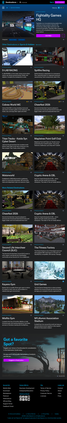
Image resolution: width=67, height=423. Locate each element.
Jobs (59, 393)
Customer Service (46, 393)
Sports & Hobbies (15, 7)
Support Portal (7, 404)
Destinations (7, 398)
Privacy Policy (44, 391)
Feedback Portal (8, 406)
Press (59, 396)
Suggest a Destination (16, 360)
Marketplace (7, 393)
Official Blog (7, 401)
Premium (6, 396)
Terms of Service (45, 388)
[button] (12, 2)
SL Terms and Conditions (14, 414)
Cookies (57, 414)
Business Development (27, 388)
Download (6, 391)
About (60, 391)
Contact (60, 388)
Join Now (48, 36)
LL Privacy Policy (45, 414)
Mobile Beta (7, 388)
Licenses (43, 396)
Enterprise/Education (26, 391)
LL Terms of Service (30, 414)
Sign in (52, 2)
